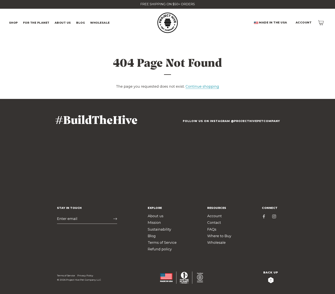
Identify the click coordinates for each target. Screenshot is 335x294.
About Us (63, 22)
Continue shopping (202, 86)
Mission (154, 222)
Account (304, 22)
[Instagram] (274, 216)
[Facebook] (264, 216)
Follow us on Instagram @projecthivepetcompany (231, 121)
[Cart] (321, 22)
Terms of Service (162, 242)
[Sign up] (115, 218)
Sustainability (159, 229)
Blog (80, 22)
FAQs (211, 229)
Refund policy (160, 249)
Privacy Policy (85, 275)
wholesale (100, 22)
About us (155, 216)
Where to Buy (219, 236)
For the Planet (36, 22)
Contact (214, 222)
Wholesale (216, 242)
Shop (13, 22)
